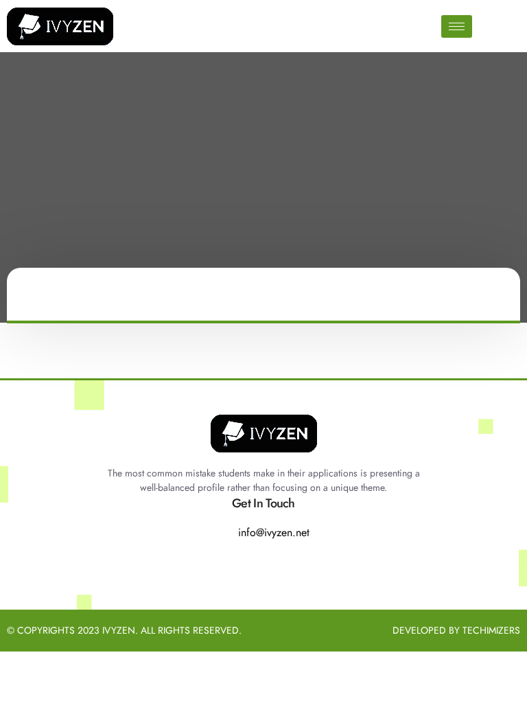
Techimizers (491, 630)
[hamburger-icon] (456, 26)
